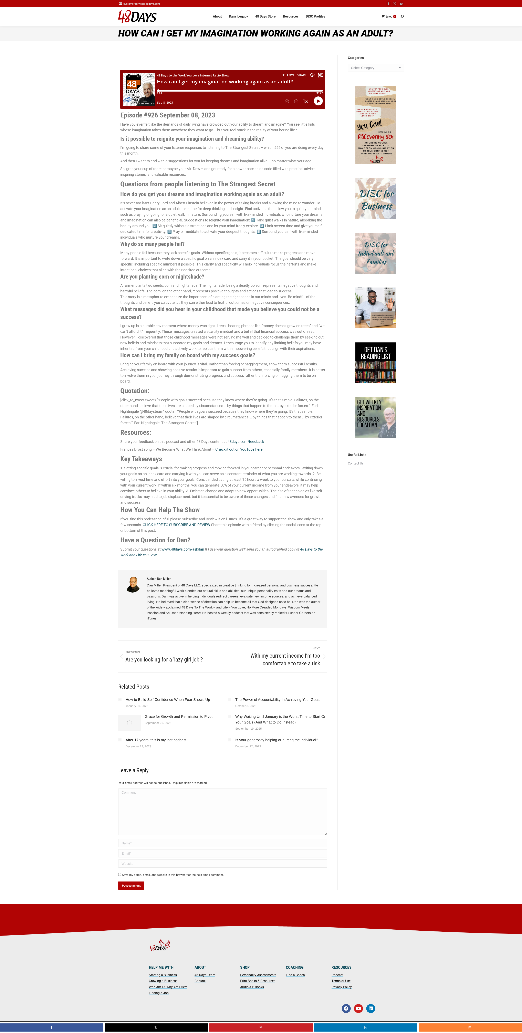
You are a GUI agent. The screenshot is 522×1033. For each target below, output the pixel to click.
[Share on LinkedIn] (365, 1027)
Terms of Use (341, 981)
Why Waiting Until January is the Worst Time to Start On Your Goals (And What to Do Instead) (280, 719)
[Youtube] (358, 1008)
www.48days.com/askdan (182, 549)
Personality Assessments (258, 975)
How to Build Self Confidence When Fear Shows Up (168, 700)
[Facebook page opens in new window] (388, 3)
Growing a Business (163, 981)
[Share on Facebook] (51, 1027)
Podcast (337, 975)
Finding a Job (159, 993)
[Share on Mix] (470, 1027)
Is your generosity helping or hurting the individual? (276, 740)
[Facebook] (346, 1008)
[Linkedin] (370, 1008)
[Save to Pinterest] (261, 1027)
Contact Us (356, 463)
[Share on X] (156, 1027)
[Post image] (120, 699)
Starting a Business (163, 975)
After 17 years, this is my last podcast (156, 740)
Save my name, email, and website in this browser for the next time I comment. (173, 874)
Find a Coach (295, 975)
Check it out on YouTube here (239, 449)
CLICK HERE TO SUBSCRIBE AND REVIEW (176, 525)
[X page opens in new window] (394, 3)
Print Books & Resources (257, 981)
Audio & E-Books (252, 987)
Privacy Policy (342, 987)
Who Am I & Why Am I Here (168, 987)
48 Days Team (205, 975)
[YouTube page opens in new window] (401, 3)
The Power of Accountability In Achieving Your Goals (277, 700)
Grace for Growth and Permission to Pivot (178, 716)
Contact (200, 981)
